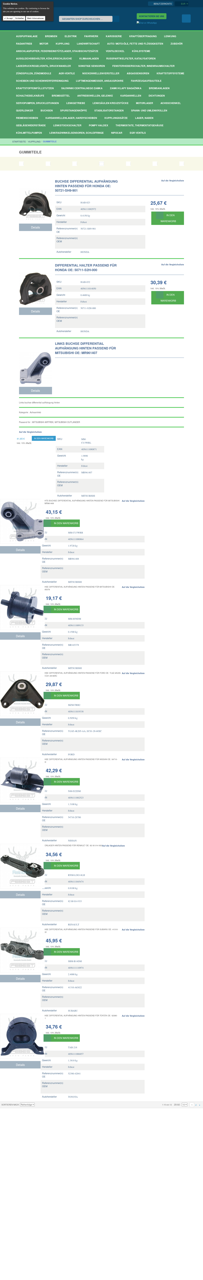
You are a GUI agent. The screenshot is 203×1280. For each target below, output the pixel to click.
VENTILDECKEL (115, 51)
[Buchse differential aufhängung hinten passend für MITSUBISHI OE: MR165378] (20, 607)
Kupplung (62, 43)
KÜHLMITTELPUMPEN (29, 132)
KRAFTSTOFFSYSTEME (170, 73)
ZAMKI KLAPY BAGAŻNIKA (125, 88)
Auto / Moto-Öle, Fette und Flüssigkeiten (135, 43)
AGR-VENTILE (67, 73)
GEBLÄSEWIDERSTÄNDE (31, 125)
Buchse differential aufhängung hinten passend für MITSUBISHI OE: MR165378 (78, 588)
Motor (44, 43)
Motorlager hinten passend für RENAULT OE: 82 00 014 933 (71, 845)
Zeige (177, 1104)
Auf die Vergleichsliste (172, 180)
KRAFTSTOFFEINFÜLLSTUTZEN (35, 88)
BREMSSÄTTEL (61, 95)
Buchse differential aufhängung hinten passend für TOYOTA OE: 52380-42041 (79, 1017)
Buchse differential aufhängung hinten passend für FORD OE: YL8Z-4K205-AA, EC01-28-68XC (81, 674)
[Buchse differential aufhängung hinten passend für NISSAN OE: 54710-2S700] (20, 780)
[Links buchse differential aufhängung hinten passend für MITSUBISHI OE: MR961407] (35, 363)
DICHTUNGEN (157, 95)
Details (35, 227)
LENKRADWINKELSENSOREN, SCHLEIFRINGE (76, 132)
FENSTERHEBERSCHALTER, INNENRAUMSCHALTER (143, 66)
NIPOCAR (116, 132)
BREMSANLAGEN (159, 88)
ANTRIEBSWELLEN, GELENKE (95, 95)
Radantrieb (24, 43)
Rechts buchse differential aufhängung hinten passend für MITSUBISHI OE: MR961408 (80, 502)
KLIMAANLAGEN (89, 58)
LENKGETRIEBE (75, 103)
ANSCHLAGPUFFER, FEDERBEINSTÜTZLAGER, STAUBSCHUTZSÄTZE (57, 51)
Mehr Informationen (35, 18)
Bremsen (51, 36)
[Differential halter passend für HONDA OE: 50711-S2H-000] (35, 283)
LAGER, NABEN (144, 118)
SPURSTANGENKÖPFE (73, 110)
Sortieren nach (10, 1104)
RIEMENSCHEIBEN (27, 118)
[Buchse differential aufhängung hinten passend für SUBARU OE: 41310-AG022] (20, 950)
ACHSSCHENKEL (170, 103)
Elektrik (71, 36)
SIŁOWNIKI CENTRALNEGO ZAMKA (82, 88)
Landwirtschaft (88, 43)
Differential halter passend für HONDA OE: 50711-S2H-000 (86, 267)
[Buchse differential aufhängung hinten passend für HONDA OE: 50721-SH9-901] (35, 199)
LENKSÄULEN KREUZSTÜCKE (111, 103)
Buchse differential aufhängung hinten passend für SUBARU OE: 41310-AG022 (79, 930)
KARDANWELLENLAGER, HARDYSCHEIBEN (71, 118)
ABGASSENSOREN (138, 73)
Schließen (19, 18)
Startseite (19, 141)
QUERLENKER (24, 110)
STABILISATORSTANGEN (109, 110)
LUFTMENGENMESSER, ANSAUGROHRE (99, 80)
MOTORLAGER (144, 103)
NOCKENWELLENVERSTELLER (100, 73)
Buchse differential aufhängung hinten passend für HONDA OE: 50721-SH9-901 (86, 186)
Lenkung (170, 36)
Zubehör (177, 43)
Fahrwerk (91, 36)
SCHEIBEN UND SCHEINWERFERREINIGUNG (42, 80)
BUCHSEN (47, 110)
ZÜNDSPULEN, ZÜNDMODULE (33, 73)
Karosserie (114, 36)
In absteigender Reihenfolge (37, 1104)
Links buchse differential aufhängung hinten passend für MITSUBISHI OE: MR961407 (85, 348)
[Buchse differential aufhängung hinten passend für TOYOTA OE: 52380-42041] (20, 1036)
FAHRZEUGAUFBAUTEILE (146, 80)
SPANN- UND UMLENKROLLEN (149, 110)
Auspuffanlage (27, 36)
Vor (200, 1105)
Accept (9, 18)
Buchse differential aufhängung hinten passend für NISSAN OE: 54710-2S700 (79, 760)
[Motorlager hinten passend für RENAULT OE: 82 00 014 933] (20, 866)
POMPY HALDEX (98, 125)
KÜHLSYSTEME (141, 51)
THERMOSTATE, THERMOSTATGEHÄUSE (139, 125)
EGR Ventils (138, 132)
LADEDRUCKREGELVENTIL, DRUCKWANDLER (43, 66)
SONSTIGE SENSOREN (91, 66)
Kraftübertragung (143, 36)
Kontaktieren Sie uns (151, 16)
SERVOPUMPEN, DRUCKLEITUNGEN (37, 103)
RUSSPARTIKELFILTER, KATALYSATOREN (131, 58)
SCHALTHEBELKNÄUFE (30, 95)
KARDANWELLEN (130, 95)
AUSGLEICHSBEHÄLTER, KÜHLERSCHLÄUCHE (44, 58)
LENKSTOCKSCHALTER (67, 125)
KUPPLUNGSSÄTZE (116, 118)
